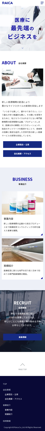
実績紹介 (8, 414)
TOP (5, 383)
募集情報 (22, 337)
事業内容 (8, 409)
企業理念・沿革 (22, 144)
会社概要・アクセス (22, 153)
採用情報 (7, 420)
